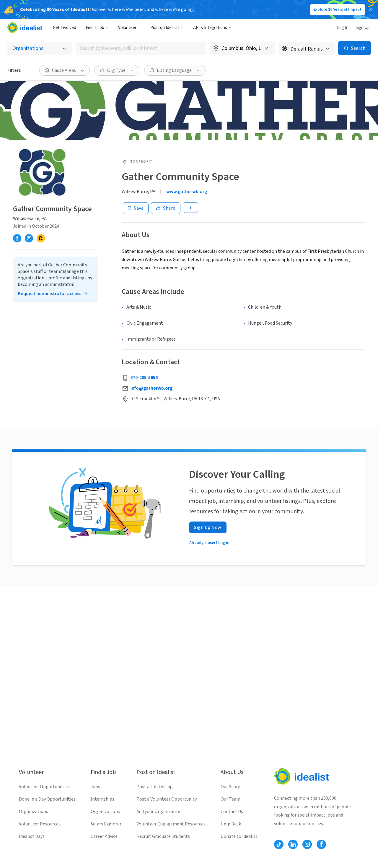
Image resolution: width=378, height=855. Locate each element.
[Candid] (41, 238)
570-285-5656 (144, 377)
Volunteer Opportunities (44, 786)
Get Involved (64, 28)
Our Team (230, 799)
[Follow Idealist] (279, 844)
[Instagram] (29, 238)
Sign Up (363, 28)
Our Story (230, 786)
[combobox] (141, 48)
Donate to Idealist (239, 836)
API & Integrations (210, 28)
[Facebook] (17, 238)
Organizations (33, 811)
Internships (102, 799)
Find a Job (95, 28)
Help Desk (231, 824)
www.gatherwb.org (186, 191)
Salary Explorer (106, 824)
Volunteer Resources (40, 824)
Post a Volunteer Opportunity (166, 799)
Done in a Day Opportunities (47, 799)
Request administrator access (49, 293)
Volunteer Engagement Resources (171, 824)
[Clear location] (267, 48)
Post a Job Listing (154, 786)
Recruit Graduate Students (163, 836)
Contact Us (232, 811)
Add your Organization (159, 811)
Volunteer (127, 28)
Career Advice (104, 836)
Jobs (95, 786)
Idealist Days (32, 836)
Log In (342, 28)
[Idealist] (24, 27)
